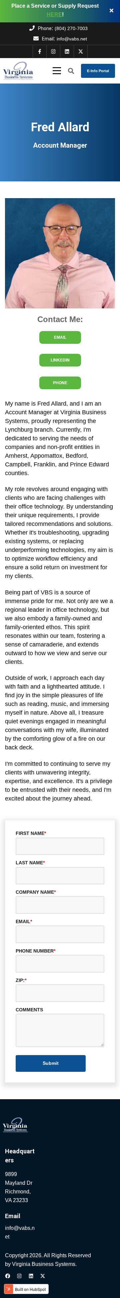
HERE (54, 14)
